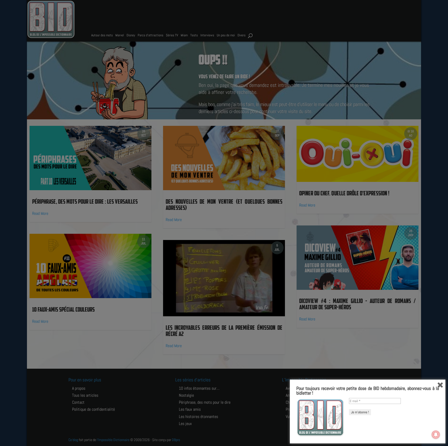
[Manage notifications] (436, 434)
